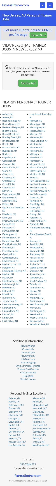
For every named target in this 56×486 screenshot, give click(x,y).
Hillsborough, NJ (10, 284)
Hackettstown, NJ (11, 264)
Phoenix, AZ (39, 418)
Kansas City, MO (17, 442)
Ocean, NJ (35, 207)
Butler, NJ (7, 154)
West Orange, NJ (38, 317)
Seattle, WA (39, 431)
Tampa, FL (38, 438)
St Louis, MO (39, 435)
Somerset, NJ (36, 277)
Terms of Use (28, 352)
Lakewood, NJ (9, 307)
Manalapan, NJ (37, 124)
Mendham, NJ (37, 147)
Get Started (28, 83)
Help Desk (28, 376)
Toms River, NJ (37, 287)
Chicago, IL (14, 418)
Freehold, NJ (8, 247)
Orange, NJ (35, 214)
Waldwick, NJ (36, 297)
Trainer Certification (28, 369)
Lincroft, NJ (8, 314)
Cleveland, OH (16, 421)
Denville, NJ (8, 187)
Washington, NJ (38, 311)
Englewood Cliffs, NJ (12, 221)
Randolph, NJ (36, 244)
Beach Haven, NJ (11, 124)
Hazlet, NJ (7, 277)
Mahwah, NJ (36, 120)
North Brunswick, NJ (40, 190)
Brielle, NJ (7, 144)
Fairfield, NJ (8, 224)
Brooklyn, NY (15, 411)
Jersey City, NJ (10, 301)
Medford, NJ (36, 144)
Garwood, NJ (8, 254)
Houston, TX (15, 438)
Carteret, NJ (8, 164)
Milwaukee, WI (40, 405)
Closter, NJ (8, 174)
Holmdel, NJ (8, 291)
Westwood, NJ (37, 321)
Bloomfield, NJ (9, 130)
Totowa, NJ (35, 291)
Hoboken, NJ (8, 287)
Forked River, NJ (10, 241)
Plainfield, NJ (36, 224)
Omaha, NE (38, 411)
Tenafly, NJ (35, 284)
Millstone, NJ (36, 150)
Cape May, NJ (9, 157)
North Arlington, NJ (39, 184)
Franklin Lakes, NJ (11, 244)
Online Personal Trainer (28, 365)
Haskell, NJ (8, 274)
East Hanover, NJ (11, 194)
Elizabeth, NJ (9, 214)
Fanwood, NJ (8, 227)
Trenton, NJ (38, 442)
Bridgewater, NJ (10, 140)
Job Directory (28, 359)
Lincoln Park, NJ (10, 311)
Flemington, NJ (10, 234)
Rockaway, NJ (37, 254)
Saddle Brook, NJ (38, 267)
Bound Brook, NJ (10, 134)
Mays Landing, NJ (39, 140)
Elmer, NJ (7, 217)
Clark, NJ (7, 171)
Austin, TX (14, 401)
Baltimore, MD (16, 405)
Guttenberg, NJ (10, 257)
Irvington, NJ (9, 297)
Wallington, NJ (37, 301)
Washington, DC (41, 445)
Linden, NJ (7, 317)
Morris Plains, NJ (38, 167)
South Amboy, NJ (38, 281)
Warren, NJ (35, 307)
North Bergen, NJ (38, 187)
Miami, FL (38, 401)
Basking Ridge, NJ (11, 120)
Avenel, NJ (7, 117)
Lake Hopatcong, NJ (12, 304)
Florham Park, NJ (11, 237)
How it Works (28, 346)
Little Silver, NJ (10, 321)
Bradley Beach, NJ (11, 137)
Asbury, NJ (7, 114)
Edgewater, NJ (9, 200)
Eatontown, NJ (9, 197)
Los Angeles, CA (17, 445)
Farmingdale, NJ (10, 231)
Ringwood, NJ (36, 247)
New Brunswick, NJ (39, 181)
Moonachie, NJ (37, 164)
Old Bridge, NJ (37, 211)
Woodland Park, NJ (39, 324)
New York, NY (40, 408)
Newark (34, 177)
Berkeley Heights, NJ (13, 127)
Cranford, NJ (8, 181)
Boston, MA (15, 408)
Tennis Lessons (28, 379)
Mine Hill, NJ (36, 157)
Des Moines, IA (16, 431)
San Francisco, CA (42, 428)
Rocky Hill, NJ (37, 257)
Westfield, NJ (36, 314)
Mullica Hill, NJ (37, 174)
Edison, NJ (7, 204)
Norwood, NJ (36, 200)
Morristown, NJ (37, 171)
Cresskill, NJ (8, 184)
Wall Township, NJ (39, 304)
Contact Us (28, 349)
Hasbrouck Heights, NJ (14, 271)
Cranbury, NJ (9, 177)
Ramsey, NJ (35, 241)
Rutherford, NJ (37, 264)
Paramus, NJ (36, 217)
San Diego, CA (40, 425)
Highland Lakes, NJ (12, 281)
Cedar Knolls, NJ (10, 167)
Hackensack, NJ (10, 261)
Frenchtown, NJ (10, 251)
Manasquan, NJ (37, 127)
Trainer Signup (28, 362)
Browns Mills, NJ (10, 147)
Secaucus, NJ (36, 271)
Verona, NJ (35, 294)
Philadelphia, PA (41, 415)
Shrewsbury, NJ (37, 274)
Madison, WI (39, 398)
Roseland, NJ (36, 261)
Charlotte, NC (16, 415)
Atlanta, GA (15, 398)
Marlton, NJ (36, 134)
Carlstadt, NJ (9, 160)
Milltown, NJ (36, 154)
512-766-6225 (28, 464)
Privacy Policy (28, 355)
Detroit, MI (14, 435)
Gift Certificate (28, 372)
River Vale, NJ (37, 251)
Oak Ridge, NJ (37, 204)
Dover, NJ (7, 190)
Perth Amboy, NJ (38, 221)
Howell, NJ (7, 294)
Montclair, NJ (36, 160)
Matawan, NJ (36, 137)
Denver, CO (14, 428)
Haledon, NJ (8, 267)
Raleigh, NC (39, 421)
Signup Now (38, 35)
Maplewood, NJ (37, 130)
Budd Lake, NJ (9, 150)
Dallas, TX (14, 425)
